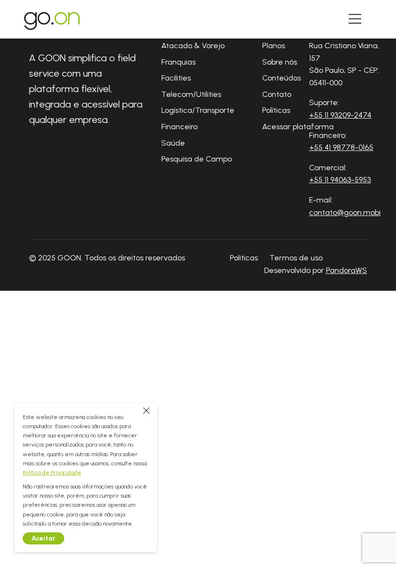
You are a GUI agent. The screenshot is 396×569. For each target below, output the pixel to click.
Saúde (173, 143)
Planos (273, 45)
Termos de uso (296, 257)
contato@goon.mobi (345, 212)
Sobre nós (279, 62)
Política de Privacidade (52, 472)
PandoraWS (346, 270)
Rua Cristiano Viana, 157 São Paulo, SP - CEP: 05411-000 (344, 64)
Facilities (176, 77)
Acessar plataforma (298, 126)
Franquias (178, 62)
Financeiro (179, 126)
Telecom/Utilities (191, 94)
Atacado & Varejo (193, 45)
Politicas (244, 257)
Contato (276, 94)
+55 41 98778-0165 (341, 147)
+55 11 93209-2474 (340, 115)
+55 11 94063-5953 (340, 179)
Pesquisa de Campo (196, 158)
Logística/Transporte (197, 110)
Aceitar (43, 538)
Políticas (276, 110)
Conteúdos (281, 77)
